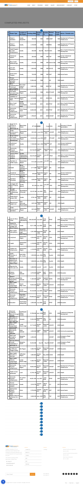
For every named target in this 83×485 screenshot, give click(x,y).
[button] (3, 482)
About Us (27, 452)
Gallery (52, 5)
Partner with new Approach (69, 449)
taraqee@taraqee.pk (61, 1)
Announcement (61, 5)
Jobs (26, 458)
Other (75, 5)
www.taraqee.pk (9, 465)
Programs (40, 5)
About (33, 5)
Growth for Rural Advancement (70, 453)
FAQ (66, 482)
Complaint (69, 5)
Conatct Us (27, 449)
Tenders (27, 455)
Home (28, 5)
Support (77, 482)
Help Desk (71, 482)
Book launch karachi (68, 457)
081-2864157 (42, 1)
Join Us (76, 1)
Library (46, 5)
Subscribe (32, 474)
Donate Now (70, 1)
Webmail (27, 464)
